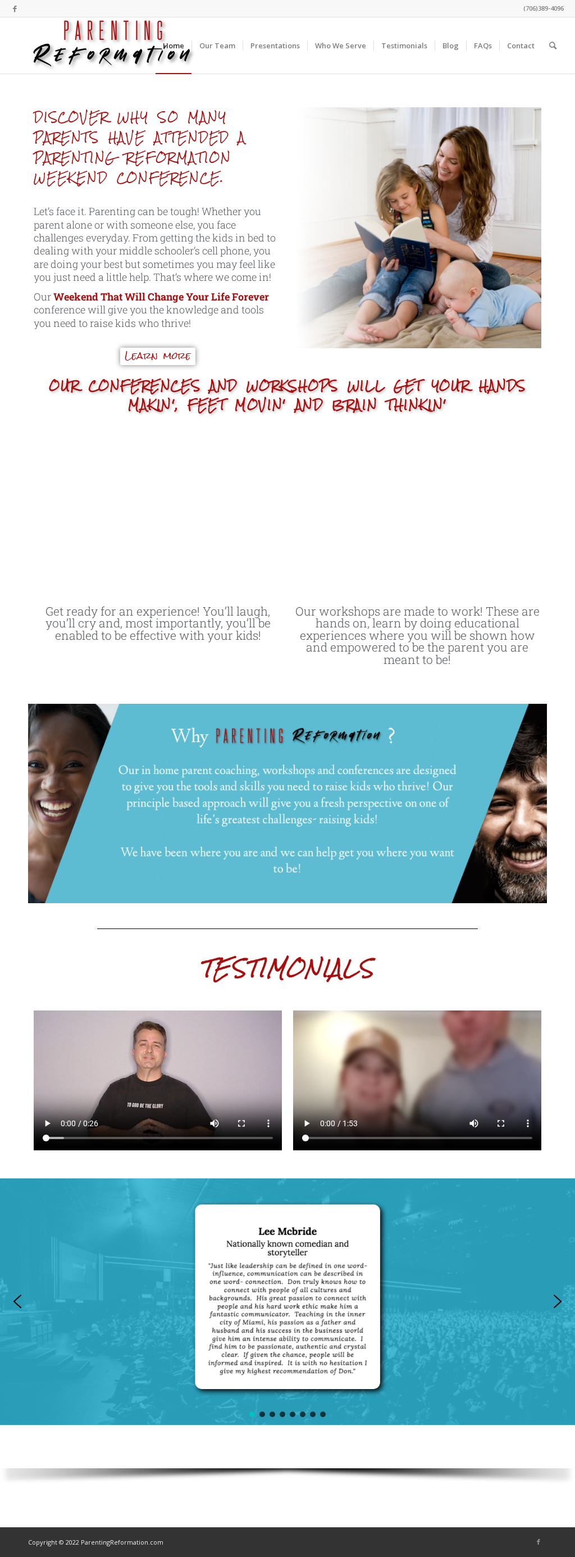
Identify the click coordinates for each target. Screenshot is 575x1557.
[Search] (553, 45)
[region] (287, 1336)
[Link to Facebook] (14, 8)
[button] (17, 1301)
